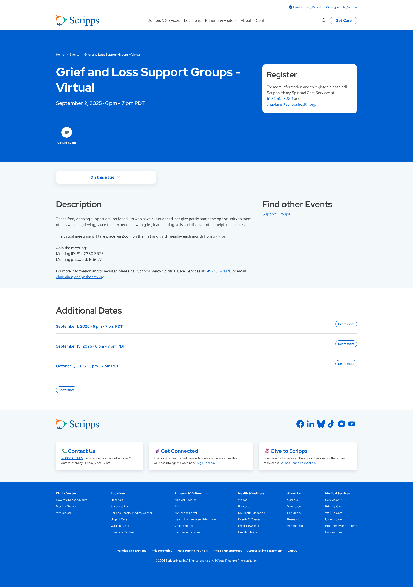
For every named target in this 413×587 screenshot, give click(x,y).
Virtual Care (64, 513)
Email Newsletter (249, 526)
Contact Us (81, 451)
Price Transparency (227, 551)
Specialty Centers (122, 532)
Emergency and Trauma (341, 526)
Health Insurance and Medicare (195, 519)
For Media (294, 513)
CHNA (292, 551)
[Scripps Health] (77, 20)
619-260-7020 (280, 98)
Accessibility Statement (264, 551)
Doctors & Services (163, 20)
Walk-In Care (333, 513)
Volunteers (294, 506)
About (246, 20)
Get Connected (179, 451)
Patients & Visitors (220, 20)
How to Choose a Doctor (72, 500)
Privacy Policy (161, 551)
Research (293, 519)
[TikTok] (331, 424)
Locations (192, 20)
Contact (263, 20)
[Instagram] (341, 424)
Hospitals (117, 500)
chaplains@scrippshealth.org (291, 104)
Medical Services (337, 493)
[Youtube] (352, 424)
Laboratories (333, 532)
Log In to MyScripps (343, 7)
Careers (292, 500)
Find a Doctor (66, 493)
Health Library (247, 532)
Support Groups (276, 214)
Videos (242, 500)
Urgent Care (119, 519)
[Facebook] (300, 424)
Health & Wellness (251, 493)
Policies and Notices (131, 551)
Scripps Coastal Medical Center (131, 513)
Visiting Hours (183, 526)
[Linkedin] (310, 424)
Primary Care (334, 506)
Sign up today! (206, 463)
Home (60, 54)
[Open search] (324, 20)
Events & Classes (249, 519)
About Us (294, 493)
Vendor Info (295, 526)
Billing (178, 506)
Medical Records (185, 500)
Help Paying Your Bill (192, 551)
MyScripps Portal (185, 513)
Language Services (187, 532)
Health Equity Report (307, 7)
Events (74, 54)
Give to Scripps (289, 451)
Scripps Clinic (120, 506)
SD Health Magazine (251, 513)
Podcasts (244, 506)
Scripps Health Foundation (297, 463)
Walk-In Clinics (120, 526)
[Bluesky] (321, 424)
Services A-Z (333, 500)
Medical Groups (66, 506)
